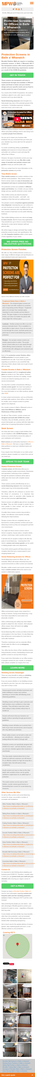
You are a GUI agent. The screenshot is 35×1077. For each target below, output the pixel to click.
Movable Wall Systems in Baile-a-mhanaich (16, 1061)
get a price (17, 886)
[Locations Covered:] (2, 3)
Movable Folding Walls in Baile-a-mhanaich (16, 1067)
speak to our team (17, 461)
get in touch (17, 75)
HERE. (6, 393)
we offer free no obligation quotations (17, 242)
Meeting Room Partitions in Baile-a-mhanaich (16, 1063)
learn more (17, 668)
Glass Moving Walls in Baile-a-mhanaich (15, 1071)
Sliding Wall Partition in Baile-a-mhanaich (15, 1065)
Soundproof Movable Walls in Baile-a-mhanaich (17, 1069)
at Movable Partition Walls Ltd (22, 891)
